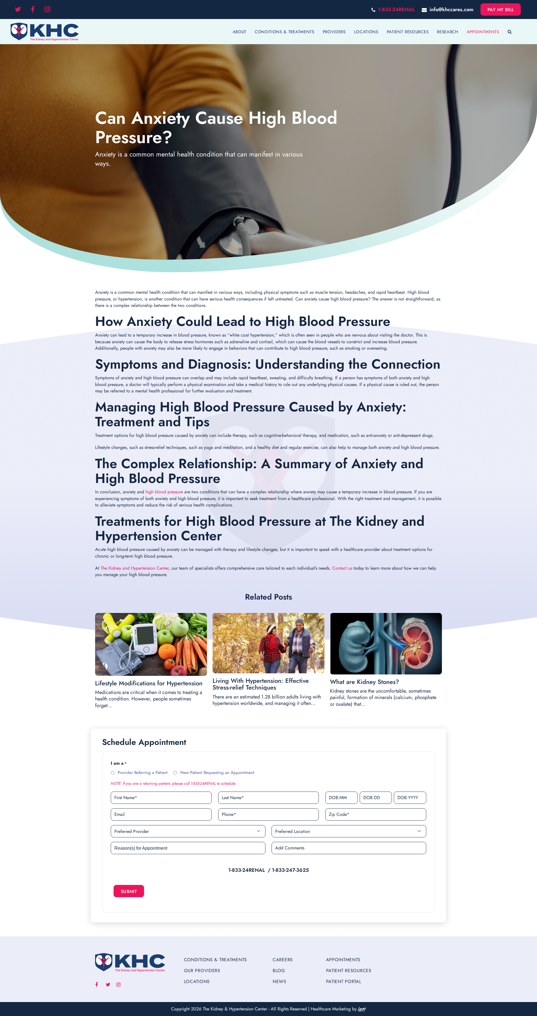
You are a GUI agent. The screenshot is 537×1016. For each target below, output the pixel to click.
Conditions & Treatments (215, 959)
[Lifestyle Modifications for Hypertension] (151, 644)
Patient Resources (348, 970)
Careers (283, 959)
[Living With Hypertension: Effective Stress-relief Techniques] (268, 643)
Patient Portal (343, 981)
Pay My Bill (500, 9)
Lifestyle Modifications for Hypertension (148, 683)
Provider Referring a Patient (143, 772)
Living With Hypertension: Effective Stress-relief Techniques (261, 684)
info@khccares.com (452, 9)
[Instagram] (47, 9)
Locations (197, 981)
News (279, 981)
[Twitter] (18, 9)
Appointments (343, 959)
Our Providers (202, 970)
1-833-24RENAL (396, 9)
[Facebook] (33, 9)
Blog (279, 970)
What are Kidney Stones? (364, 681)
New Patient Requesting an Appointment (217, 772)
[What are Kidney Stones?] (386, 643)
